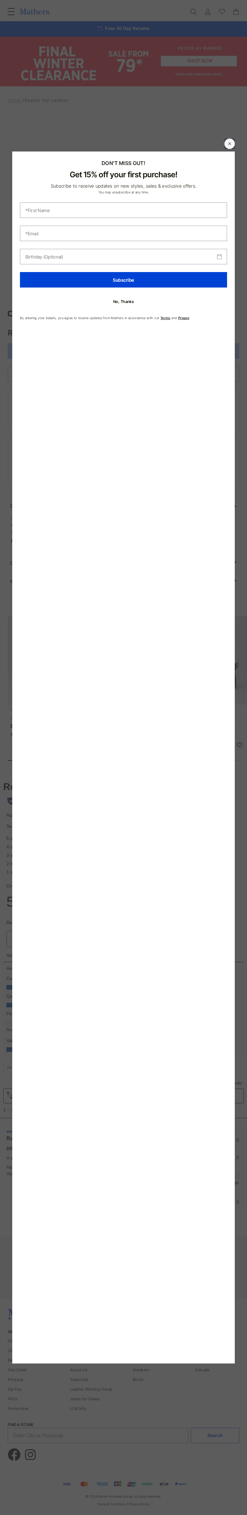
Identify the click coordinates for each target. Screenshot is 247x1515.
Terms (165, 318)
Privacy (183, 318)
